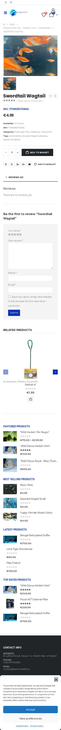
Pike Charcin (14, 562)
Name (12, 272)
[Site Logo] (18, 12)
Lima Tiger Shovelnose (19, 549)
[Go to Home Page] (4, 24)
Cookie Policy (22, 725)
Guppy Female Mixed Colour (36, 512)
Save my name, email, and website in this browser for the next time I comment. (30, 301)
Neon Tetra (26, 485)
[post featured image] (30, 359)
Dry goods (32, 381)
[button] (56, 679)
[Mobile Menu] (5, 13)
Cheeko (21, 381)
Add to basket (39, 152)
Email (29, 164)
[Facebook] (5, 2)
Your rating (14, 230)
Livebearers (35, 132)
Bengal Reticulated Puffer (35, 535)
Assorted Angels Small (33, 498)
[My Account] (53, 10)
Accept (30, 709)
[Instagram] (11, 2)
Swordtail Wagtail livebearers (34, 136)
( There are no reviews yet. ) (30, 101)
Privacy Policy (36, 725)
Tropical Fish (46, 132)
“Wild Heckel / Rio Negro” (34, 432)
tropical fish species (11, 139)
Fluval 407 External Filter (34, 599)
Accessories (9, 381)
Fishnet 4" (30, 384)
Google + (23, 164)
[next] (55, 96)
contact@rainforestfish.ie (16, 669)
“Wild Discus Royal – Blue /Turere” (39, 461)
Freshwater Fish (22, 132)
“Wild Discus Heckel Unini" (35, 446)
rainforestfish (15, 136)
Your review (15, 240)
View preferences (30, 718)
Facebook (5, 164)
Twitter (11, 164)
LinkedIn (17, 164)
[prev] (50, 96)
